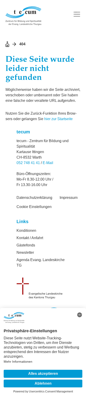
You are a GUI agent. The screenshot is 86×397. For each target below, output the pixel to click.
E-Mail (48, 163)
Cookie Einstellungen (34, 207)
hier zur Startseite (58, 119)
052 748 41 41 (28, 163)
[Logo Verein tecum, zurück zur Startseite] (36, 15)
